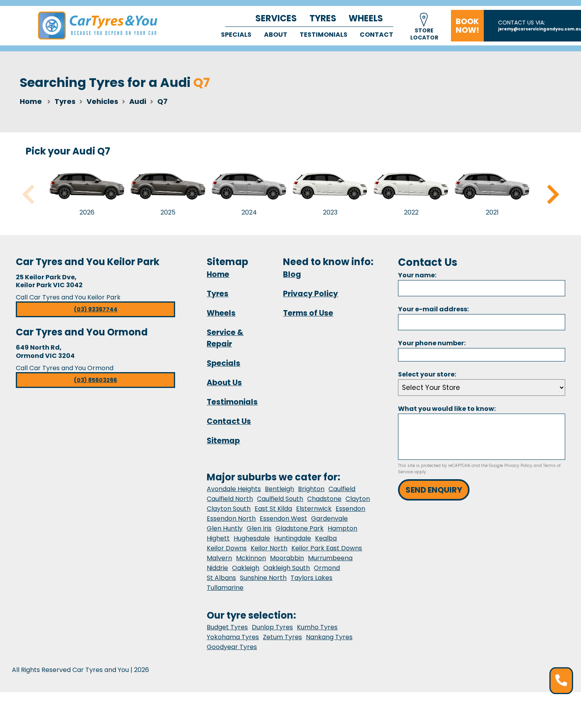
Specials (236, 34)
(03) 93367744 (95, 309)
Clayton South (229, 508)
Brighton (311, 488)
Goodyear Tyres (232, 646)
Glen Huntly (225, 528)
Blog (292, 274)
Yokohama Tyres (233, 637)
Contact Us (229, 421)
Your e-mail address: (433, 309)
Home (31, 101)
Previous (28, 194)
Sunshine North (263, 577)
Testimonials (323, 34)
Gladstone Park (299, 528)
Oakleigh (245, 567)
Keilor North (269, 548)
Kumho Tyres (317, 627)
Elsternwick (314, 508)
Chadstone (324, 498)
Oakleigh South (286, 567)
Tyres (322, 18)
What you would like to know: (447, 408)
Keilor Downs (227, 548)
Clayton (357, 498)
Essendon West (283, 518)
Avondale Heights (234, 488)
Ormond (327, 567)
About (275, 34)
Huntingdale (292, 538)
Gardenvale (329, 518)
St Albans (221, 577)
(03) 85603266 (95, 380)
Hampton (342, 528)
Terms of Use (308, 313)
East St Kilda (273, 508)
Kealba (326, 538)
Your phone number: (432, 343)
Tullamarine (225, 587)
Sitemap (223, 440)
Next (553, 194)
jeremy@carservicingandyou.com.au (539, 29)
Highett (218, 538)
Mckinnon (251, 558)
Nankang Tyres (329, 637)
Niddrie (217, 567)
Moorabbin (287, 558)
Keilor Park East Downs (326, 548)
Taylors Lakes (311, 577)
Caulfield (341, 488)
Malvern (219, 558)
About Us (224, 382)
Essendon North (231, 518)
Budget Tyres (227, 627)
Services (276, 18)
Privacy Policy (310, 293)
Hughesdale (252, 538)
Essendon (350, 508)
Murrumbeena (330, 558)
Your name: (417, 275)
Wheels (366, 18)
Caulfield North (230, 498)
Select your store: (427, 374)
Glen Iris (259, 528)
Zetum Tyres (282, 637)
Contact (376, 34)
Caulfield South (280, 498)
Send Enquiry (434, 489)
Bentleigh (279, 488)
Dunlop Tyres (272, 627)
